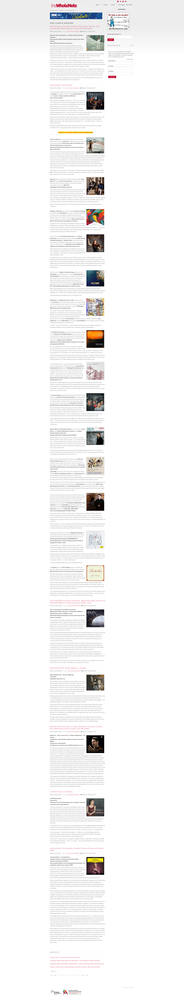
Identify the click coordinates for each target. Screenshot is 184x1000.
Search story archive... (113, 34)
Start (52, 975)
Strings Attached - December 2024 (61, 85)
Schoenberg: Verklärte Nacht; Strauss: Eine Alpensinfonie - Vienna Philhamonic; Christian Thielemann (75, 960)
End (87, 975)
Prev (55, 975)
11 (80, 975)
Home (56, 10)
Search (110, 39)
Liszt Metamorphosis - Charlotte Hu (61, 792)
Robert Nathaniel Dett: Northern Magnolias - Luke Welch (68, 668)
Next (83, 975)
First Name (110, 66)
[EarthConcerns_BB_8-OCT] (118, 21)
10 (77, 975)
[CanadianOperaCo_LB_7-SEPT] (76, 15)
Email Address (112, 60)
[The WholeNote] (64, 5)
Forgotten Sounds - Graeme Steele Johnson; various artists (65, 957)
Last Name (110, 71)
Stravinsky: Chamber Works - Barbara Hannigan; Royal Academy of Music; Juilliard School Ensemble (75, 967)
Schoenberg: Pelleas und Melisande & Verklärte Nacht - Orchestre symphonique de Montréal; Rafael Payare (77, 963)
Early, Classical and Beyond (73, 31)
